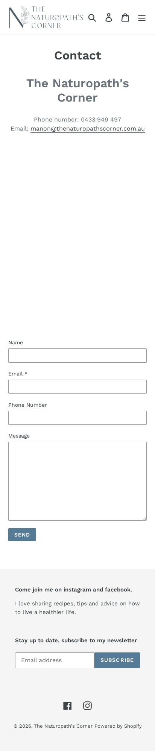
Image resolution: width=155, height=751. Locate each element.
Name (15, 342)
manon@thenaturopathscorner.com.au (87, 128)
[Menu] (142, 17)
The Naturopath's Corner (63, 726)
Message (19, 436)
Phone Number (27, 405)
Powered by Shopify (118, 726)
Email (17, 374)
